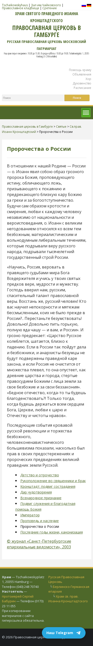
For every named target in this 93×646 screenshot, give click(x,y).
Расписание (82, 88)
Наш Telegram (59, 632)
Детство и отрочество (39, 475)
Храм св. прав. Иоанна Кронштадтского (68, 599)
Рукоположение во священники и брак (53, 480)
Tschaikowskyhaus (15, 5)
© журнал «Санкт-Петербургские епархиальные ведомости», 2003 (39, 544)
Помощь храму (80, 70)
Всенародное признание (41, 497)
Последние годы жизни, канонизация (51, 532)
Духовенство (82, 83)
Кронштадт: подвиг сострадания (47, 486)
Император (30, 515)
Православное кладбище (20, 8)
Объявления (81, 74)
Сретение (49, 8)
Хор (88, 79)
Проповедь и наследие (39, 520)
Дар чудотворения (36, 492)
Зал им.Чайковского (46, 5)
